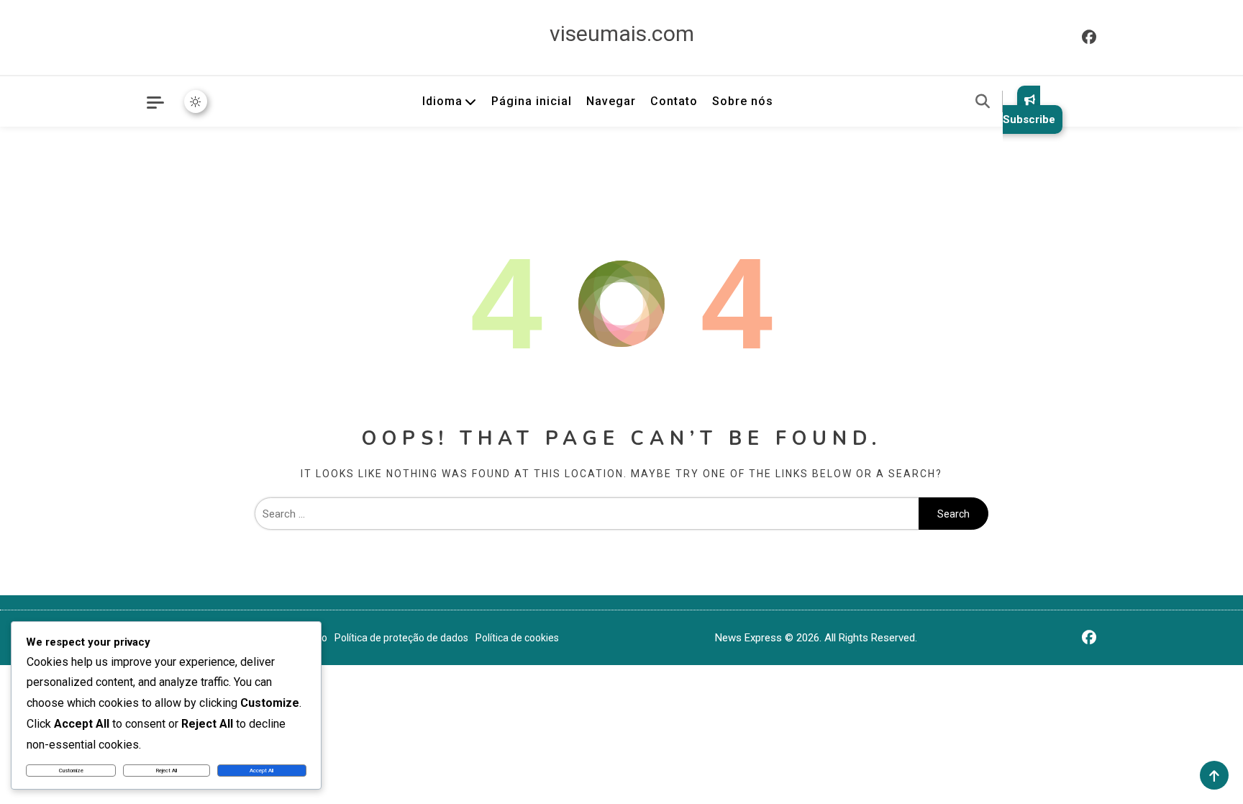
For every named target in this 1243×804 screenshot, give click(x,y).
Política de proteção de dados (401, 637)
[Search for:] (587, 513)
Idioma (442, 101)
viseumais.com (622, 33)
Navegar (611, 101)
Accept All (261, 770)
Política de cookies (517, 637)
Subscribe (1029, 119)
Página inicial (531, 101)
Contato (674, 101)
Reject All (166, 770)
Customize (71, 770)
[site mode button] (195, 101)
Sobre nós (742, 101)
